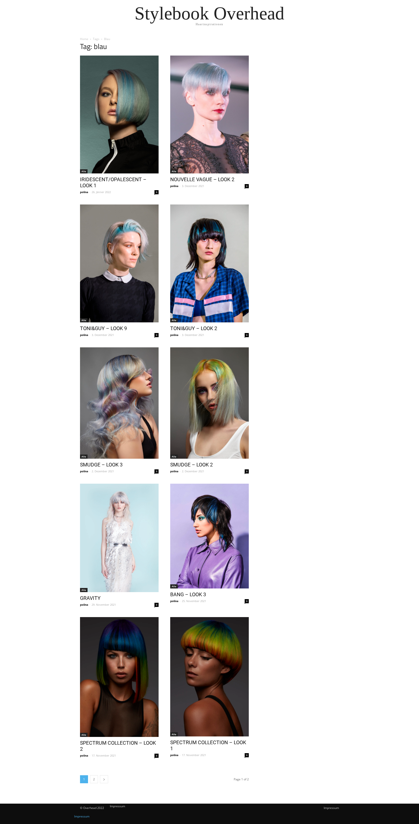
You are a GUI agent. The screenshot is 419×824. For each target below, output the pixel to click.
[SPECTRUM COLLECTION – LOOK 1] (209, 676)
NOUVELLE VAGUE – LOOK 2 (202, 179)
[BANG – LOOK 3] (209, 536)
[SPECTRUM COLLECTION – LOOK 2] (119, 677)
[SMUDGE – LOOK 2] (209, 402)
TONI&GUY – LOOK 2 (193, 328)
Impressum (331, 808)
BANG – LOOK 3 (188, 594)
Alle (83, 171)
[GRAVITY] (119, 538)
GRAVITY (90, 598)
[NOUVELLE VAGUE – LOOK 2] (209, 114)
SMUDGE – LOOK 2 (191, 465)
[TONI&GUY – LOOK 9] (119, 263)
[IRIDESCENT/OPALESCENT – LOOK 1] (119, 114)
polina (84, 192)
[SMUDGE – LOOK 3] (119, 402)
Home (84, 39)
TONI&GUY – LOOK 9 (103, 328)
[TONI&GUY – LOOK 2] (209, 263)
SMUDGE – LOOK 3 (101, 465)
